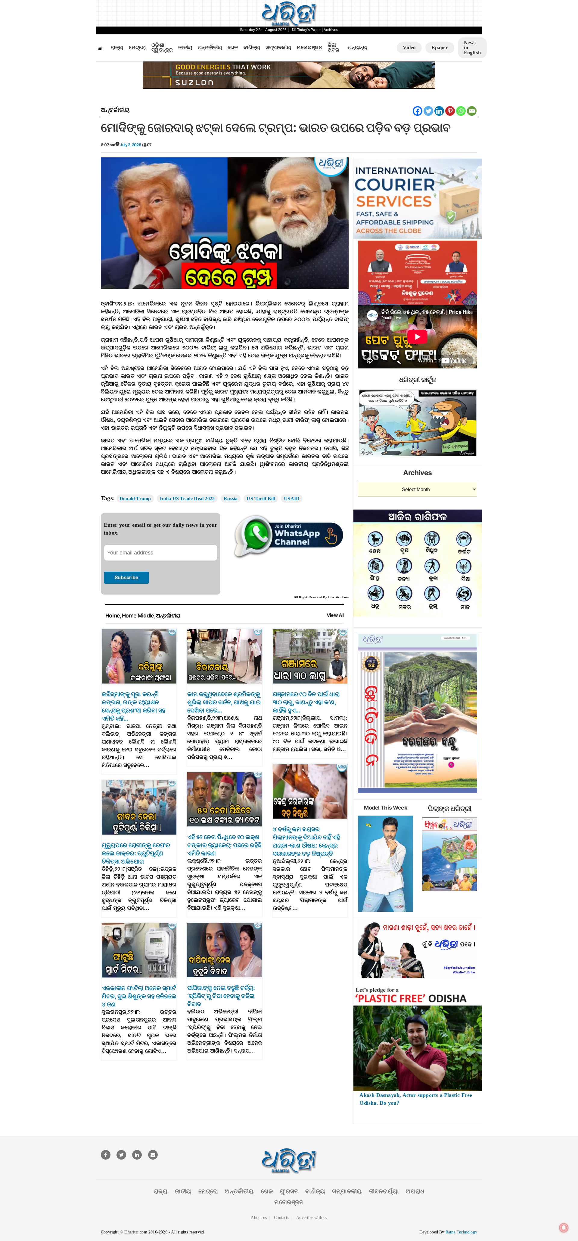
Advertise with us (311, 1217)
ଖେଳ (233, 47)
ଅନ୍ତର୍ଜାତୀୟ (210, 47)
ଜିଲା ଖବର (334, 48)
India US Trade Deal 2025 (187, 498)
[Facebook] (417, 111)
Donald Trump (135, 498)
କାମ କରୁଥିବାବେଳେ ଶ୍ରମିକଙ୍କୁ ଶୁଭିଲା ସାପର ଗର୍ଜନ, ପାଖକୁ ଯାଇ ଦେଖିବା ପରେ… (224, 702)
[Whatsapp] (461, 111)
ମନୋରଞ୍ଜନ (309, 47)
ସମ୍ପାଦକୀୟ (278, 47)
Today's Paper (309, 30)
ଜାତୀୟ (185, 47)
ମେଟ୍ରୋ (137, 47)
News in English (472, 47)
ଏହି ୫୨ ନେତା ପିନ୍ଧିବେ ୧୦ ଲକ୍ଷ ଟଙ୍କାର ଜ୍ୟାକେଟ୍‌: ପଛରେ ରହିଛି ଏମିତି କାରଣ (224, 845)
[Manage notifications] (564, 1228)
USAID (292, 498)
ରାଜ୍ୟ (117, 47)
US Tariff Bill (261, 498)
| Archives (330, 30)
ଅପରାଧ (415, 1191)
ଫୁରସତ (289, 1191)
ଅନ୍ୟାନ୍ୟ (357, 47)
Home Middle (138, 615)
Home (112, 615)
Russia (231, 498)
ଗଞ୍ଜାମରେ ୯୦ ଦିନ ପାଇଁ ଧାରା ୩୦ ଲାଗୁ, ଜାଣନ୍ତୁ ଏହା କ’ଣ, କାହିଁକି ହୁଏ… (306, 702)
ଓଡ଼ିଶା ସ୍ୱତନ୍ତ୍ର (162, 48)
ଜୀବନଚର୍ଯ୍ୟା (384, 1191)
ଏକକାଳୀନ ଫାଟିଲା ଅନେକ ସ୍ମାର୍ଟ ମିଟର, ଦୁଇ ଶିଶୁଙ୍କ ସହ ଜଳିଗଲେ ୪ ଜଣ (139, 996)
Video (409, 47)
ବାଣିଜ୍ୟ (252, 47)
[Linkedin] (439, 111)
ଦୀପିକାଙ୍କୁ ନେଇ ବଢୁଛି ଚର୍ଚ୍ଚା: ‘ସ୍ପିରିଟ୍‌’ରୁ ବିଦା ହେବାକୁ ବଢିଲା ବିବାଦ (221, 996)
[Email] (472, 111)
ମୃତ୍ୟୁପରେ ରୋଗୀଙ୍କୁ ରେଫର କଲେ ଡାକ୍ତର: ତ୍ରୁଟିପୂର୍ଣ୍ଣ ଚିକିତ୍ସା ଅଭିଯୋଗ (136, 853)
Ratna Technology (461, 1232)
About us (259, 1217)
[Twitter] (428, 111)
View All (335, 615)
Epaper (439, 47)
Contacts (281, 1217)
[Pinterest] (450, 111)
